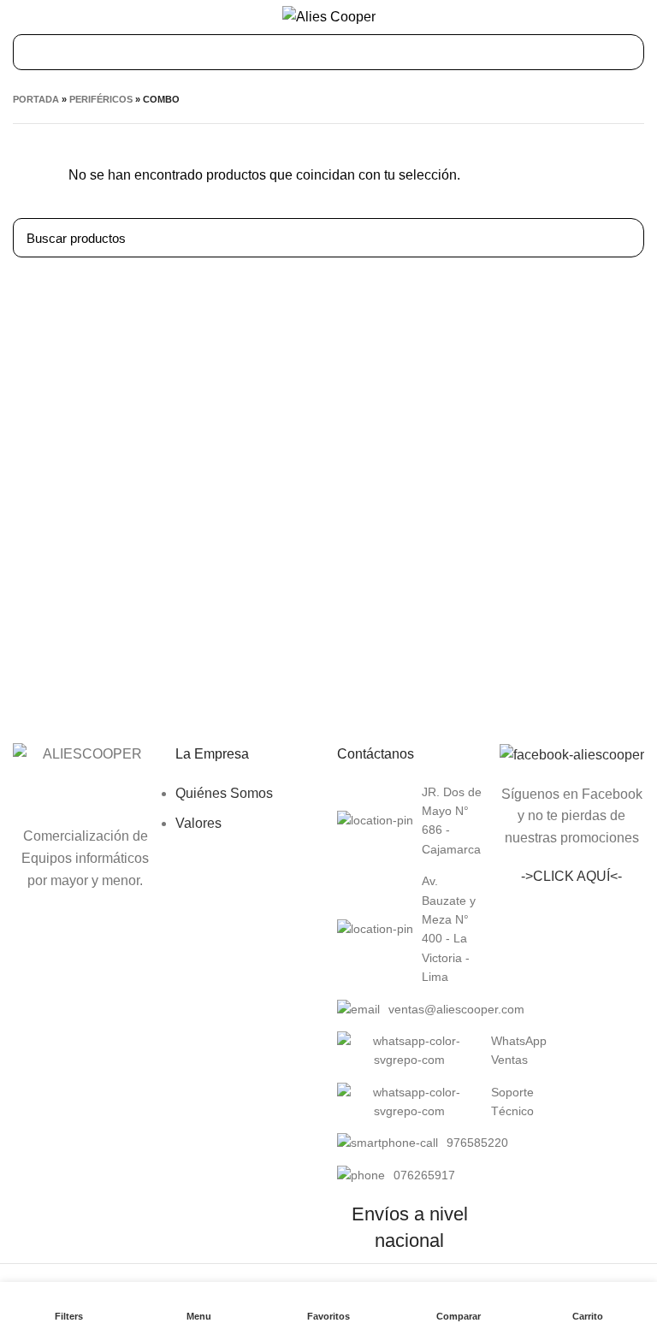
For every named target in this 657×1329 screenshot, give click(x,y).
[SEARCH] (621, 237)
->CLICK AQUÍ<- (571, 876)
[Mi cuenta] (638, 17)
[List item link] (409, 821)
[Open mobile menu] (21, 17)
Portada (36, 99)
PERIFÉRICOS (101, 99)
